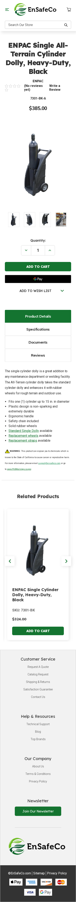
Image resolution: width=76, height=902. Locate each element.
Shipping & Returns (38, 682)
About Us (38, 766)
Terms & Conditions (38, 773)
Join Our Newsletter (38, 811)
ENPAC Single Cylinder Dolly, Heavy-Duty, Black (35, 594)
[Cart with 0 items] (68, 9)
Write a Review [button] (54, 88)
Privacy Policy (38, 781)
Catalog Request (38, 674)
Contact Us (38, 697)
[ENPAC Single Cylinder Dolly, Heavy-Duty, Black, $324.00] (38, 548)
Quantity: (38, 240)
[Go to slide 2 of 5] (66, 561)
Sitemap (39, 873)
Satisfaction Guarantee (38, 689)
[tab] (38, 316)
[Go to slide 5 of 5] (10, 561)
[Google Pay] (38, 279)
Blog (38, 731)
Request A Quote (38, 666)
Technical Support (38, 724)
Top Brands (38, 739)
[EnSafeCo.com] (36, 9)
